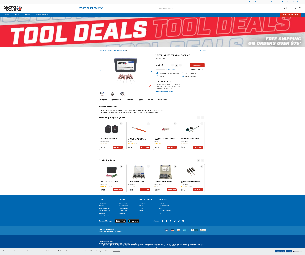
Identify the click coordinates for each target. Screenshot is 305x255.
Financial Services (123, 210)
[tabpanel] (152, 110)
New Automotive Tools (104, 210)
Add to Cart (197, 65)
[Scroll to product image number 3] (122, 94)
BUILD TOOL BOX (28, 15)
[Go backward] (100, 71)
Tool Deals (101, 205)
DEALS (17, 15)
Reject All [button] (289, 251)
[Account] (300, 8)
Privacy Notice (116, 251)
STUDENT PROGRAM (42, 15)
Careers (161, 208)
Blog (160, 213)
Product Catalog (103, 203)
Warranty (141, 210)
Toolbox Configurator (104, 208)
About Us (161, 203)
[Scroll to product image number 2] (112, 94)
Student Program (123, 205)
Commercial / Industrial (165, 210)
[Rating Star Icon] (101, 143)
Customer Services (164, 205)
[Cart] (295, 8)
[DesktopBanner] (152, 32)
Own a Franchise (123, 203)
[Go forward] (151, 71)
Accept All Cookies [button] (280, 251)
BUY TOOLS (7, 15)
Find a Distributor (123, 208)
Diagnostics (122, 213)
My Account (142, 203)
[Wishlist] (290, 8)
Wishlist (141, 205)
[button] (297, 251)
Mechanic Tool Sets (104, 215)
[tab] (103, 99)
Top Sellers (102, 213)
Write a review (171, 69)
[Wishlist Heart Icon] (121, 123)
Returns (141, 208)
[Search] (284, 8)
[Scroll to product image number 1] (102, 94)
